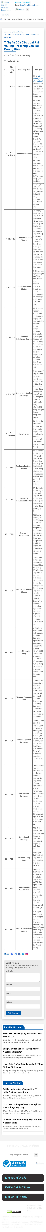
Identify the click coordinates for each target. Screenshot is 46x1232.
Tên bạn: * (9, 984)
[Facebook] (12, 954)
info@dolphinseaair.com (29, 5)
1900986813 (26, 2)
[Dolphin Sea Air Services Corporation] (6, 6)
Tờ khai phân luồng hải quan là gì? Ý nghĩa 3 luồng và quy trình (20, 1090)
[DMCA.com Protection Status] (14, 1213)
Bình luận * (10, 971)
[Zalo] (14, 1208)
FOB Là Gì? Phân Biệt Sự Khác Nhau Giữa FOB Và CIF (22, 1035)
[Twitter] (15, 954)
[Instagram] (26, 954)
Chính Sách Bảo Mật (35, 1205)
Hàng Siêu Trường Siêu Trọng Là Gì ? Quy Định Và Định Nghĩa (23, 1065)
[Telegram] (23, 954)
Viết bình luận (13, 1013)
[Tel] (18, 1208)
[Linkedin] (19, 954)
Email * (8, 993)
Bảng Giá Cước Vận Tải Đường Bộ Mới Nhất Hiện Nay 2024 (21, 1050)
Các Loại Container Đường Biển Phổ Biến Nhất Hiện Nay (22, 1121)
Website (9, 1002)
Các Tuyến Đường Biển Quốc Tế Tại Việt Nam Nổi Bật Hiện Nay (22, 1106)
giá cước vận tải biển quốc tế (38, 78)
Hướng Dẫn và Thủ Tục (16, 32)
